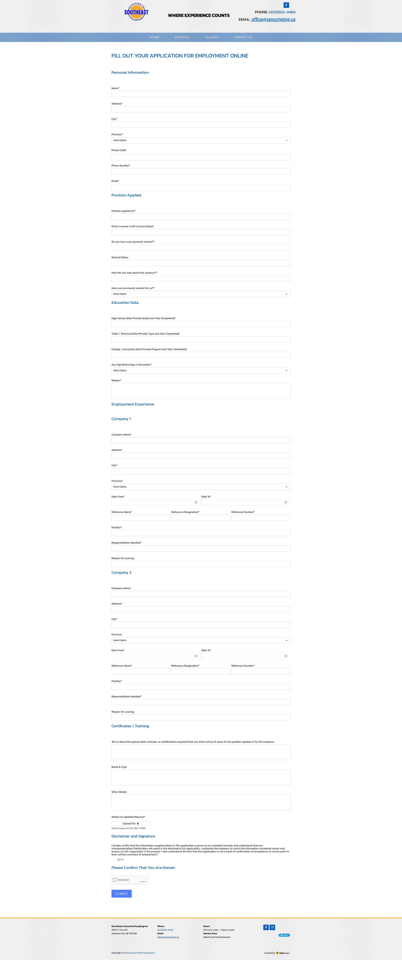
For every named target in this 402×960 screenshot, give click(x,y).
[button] (130, 823)
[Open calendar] (196, 502)
